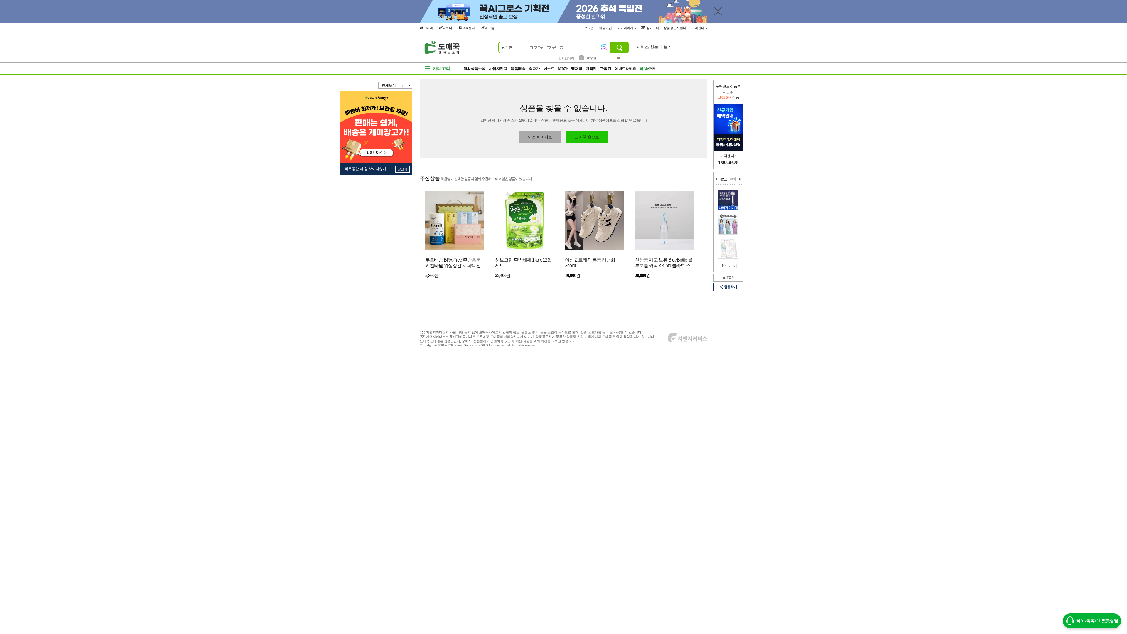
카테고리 (442, 68)
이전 (402, 85)
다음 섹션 (740, 179)
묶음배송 (518, 68)
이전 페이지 (730, 266)
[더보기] (732, 179)
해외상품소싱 (474, 68)
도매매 (428, 28)
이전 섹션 (716, 179)
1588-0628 (728, 162)
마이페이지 (625, 28)
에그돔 (489, 28)
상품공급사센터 (675, 28)
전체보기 (389, 85)
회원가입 (606, 28)
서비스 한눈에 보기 (654, 47)
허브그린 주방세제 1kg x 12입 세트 (523, 262)
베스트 (549, 68)
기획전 (591, 68)
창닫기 (402, 169)
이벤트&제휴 (625, 68)
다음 (409, 85)
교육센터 (468, 28)
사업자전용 (498, 68)
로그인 (589, 28)
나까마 (447, 28)
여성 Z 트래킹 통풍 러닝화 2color (590, 262)
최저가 (534, 68)
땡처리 (576, 68)
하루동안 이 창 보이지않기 (365, 169)
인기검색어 (566, 58)
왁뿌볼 (591, 58)
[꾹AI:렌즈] (604, 47)
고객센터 (698, 28)
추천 (647, 68)
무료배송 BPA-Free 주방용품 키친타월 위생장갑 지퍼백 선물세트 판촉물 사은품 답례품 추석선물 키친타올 (453, 263)
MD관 (563, 68)
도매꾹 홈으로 (587, 137)
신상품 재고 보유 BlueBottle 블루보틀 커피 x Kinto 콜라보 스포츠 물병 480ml (663, 263)
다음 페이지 (734, 266)
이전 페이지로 (540, 137)
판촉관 (605, 68)
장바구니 (652, 28)
